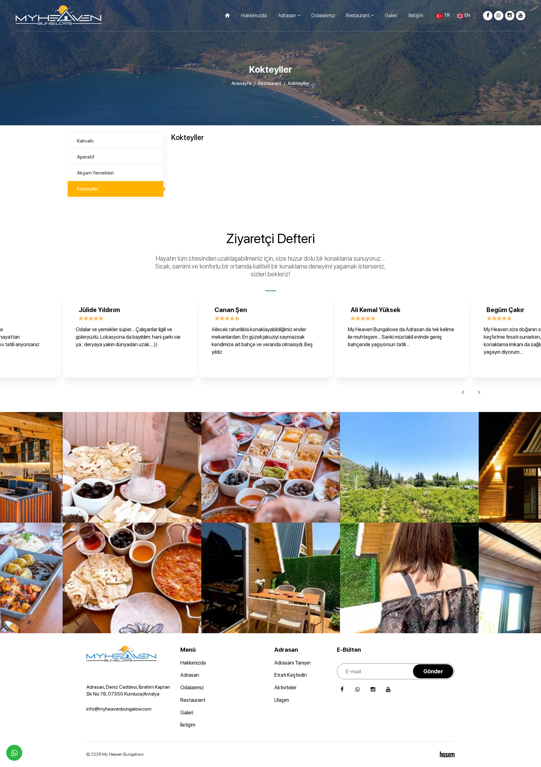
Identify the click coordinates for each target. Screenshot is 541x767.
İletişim (416, 15)
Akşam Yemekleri (95, 173)
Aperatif (86, 157)
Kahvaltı (85, 141)
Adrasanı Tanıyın (292, 663)
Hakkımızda (254, 15)
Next (479, 392)
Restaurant (269, 83)
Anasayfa (241, 83)
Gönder (433, 671)
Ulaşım (281, 700)
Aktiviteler (285, 687)
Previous (463, 392)
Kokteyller (88, 189)
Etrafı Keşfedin (290, 675)
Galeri (391, 15)
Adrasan (189, 675)
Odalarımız (323, 15)
